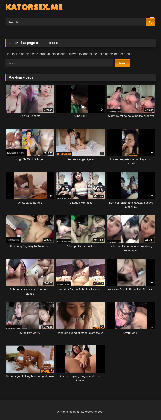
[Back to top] (149, 408)
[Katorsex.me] (80, 8)
